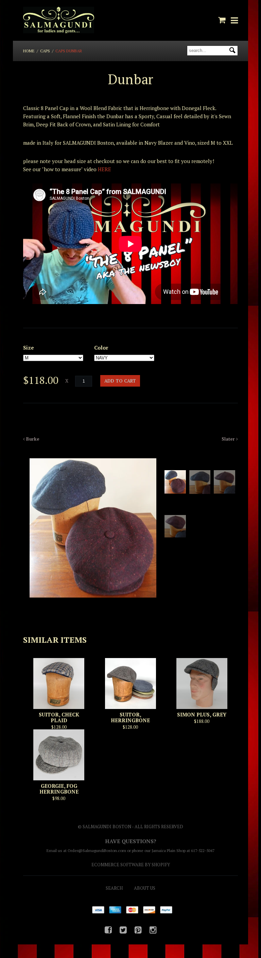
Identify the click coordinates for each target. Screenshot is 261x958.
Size (28, 347)
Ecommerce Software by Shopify (130, 865)
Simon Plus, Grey (201, 714)
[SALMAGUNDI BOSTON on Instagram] (153, 929)
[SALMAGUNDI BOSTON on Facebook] (108, 929)
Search (114, 888)
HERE (104, 169)
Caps (45, 50)
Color (101, 347)
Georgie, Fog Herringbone (59, 788)
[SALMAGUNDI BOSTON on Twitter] (123, 929)
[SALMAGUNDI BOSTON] (58, 20)
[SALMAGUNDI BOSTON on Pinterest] (138, 929)
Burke (32, 439)
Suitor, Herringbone (130, 717)
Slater (229, 439)
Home (29, 50)
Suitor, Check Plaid (59, 717)
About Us (144, 888)
